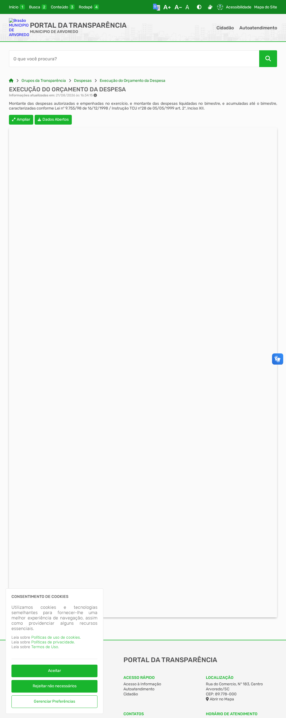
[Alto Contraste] (199, 6)
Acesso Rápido (139, 677)
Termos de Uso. (45, 647)
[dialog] (54, 651)
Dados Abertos (55, 119)
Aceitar (54, 670)
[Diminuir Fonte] (178, 7)
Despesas (83, 80)
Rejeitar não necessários (55, 686)
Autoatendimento (258, 27)
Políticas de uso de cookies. (56, 637)
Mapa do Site (265, 7)
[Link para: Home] (11, 80)
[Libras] (210, 6)
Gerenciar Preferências (54, 701)
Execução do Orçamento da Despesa (132, 80)
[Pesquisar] (268, 58)
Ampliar (23, 119)
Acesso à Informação (142, 684)
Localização (219, 677)
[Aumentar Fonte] (167, 7)
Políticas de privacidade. (53, 642)
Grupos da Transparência (44, 80)
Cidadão (225, 27)
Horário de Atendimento (232, 714)
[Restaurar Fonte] (188, 7)
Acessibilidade (238, 7)
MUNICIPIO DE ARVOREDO (54, 31)
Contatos (133, 714)
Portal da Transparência (78, 25)
